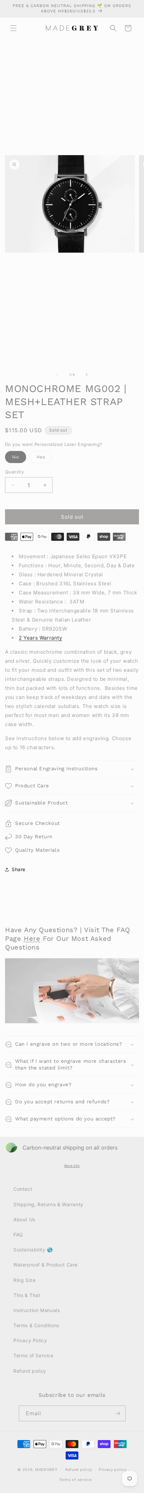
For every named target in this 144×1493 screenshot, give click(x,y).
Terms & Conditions (36, 1325)
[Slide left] (57, 374)
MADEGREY (46, 1469)
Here (32, 938)
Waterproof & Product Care (45, 1265)
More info (72, 1166)
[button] (13, 28)
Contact (22, 1189)
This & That (27, 1295)
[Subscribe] (118, 1413)
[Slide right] (86, 374)
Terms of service (75, 1479)
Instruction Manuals (36, 1310)
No (19, 458)
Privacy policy (113, 1469)
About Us (24, 1219)
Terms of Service (33, 1355)
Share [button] (18, 869)
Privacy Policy (30, 1340)
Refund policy (29, 1371)
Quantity (14, 471)
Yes (44, 458)
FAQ (18, 1234)
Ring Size (24, 1280)
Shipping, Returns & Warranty (48, 1204)
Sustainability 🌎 (33, 1249)
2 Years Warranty (40, 638)
